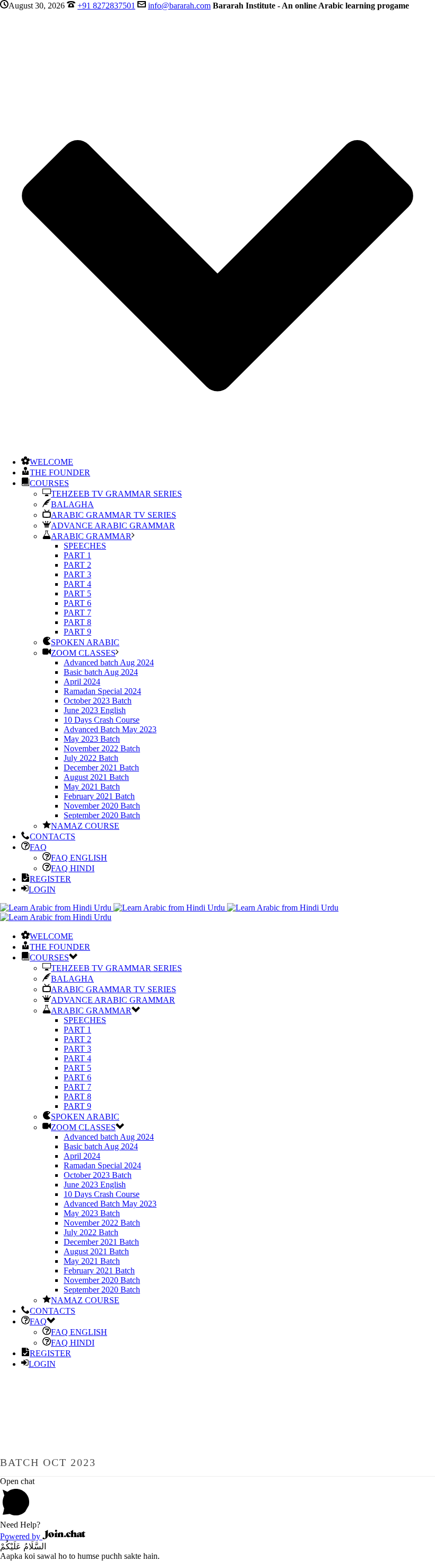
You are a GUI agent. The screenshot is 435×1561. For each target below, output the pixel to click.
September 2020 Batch (102, 815)
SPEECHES (85, 545)
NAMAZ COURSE (85, 825)
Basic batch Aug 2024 (101, 672)
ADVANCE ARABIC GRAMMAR (113, 525)
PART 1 (77, 555)
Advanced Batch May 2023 (110, 729)
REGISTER (50, 878)
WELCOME (51, 461)
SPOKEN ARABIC (85, 642)
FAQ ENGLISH (79, 857)
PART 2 (77, 564)
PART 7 (77, 612)
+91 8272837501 (106, 5)
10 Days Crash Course (102, 719)
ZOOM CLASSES (83, 652)
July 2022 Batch (91, 757)
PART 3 (77, 574)
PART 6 (77, 603)
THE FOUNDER (60, 472)
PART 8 (77, 622)
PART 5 (77, 593)
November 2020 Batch (102, 805)
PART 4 (77, 583)
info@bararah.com (179, 5)
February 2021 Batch (99, 796)
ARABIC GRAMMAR (91, 536)
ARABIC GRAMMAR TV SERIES (113, 514)
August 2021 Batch (96, 777)
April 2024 (82, 681)
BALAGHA (72, 504)
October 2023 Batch (98, 700)
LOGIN (42, 889)
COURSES (49, 483)
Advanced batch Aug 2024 (109, 662)
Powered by (21, 1536)
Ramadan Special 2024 (102, 691)
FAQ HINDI (72, 868)
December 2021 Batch (101, 767)
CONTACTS (52, 836)
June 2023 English (95, 710)
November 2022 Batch (102, 748)
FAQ (38, 847)
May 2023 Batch (92, 738)
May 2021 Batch (92, 786)
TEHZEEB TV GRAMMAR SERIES (116, 493)
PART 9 (77, 631)
